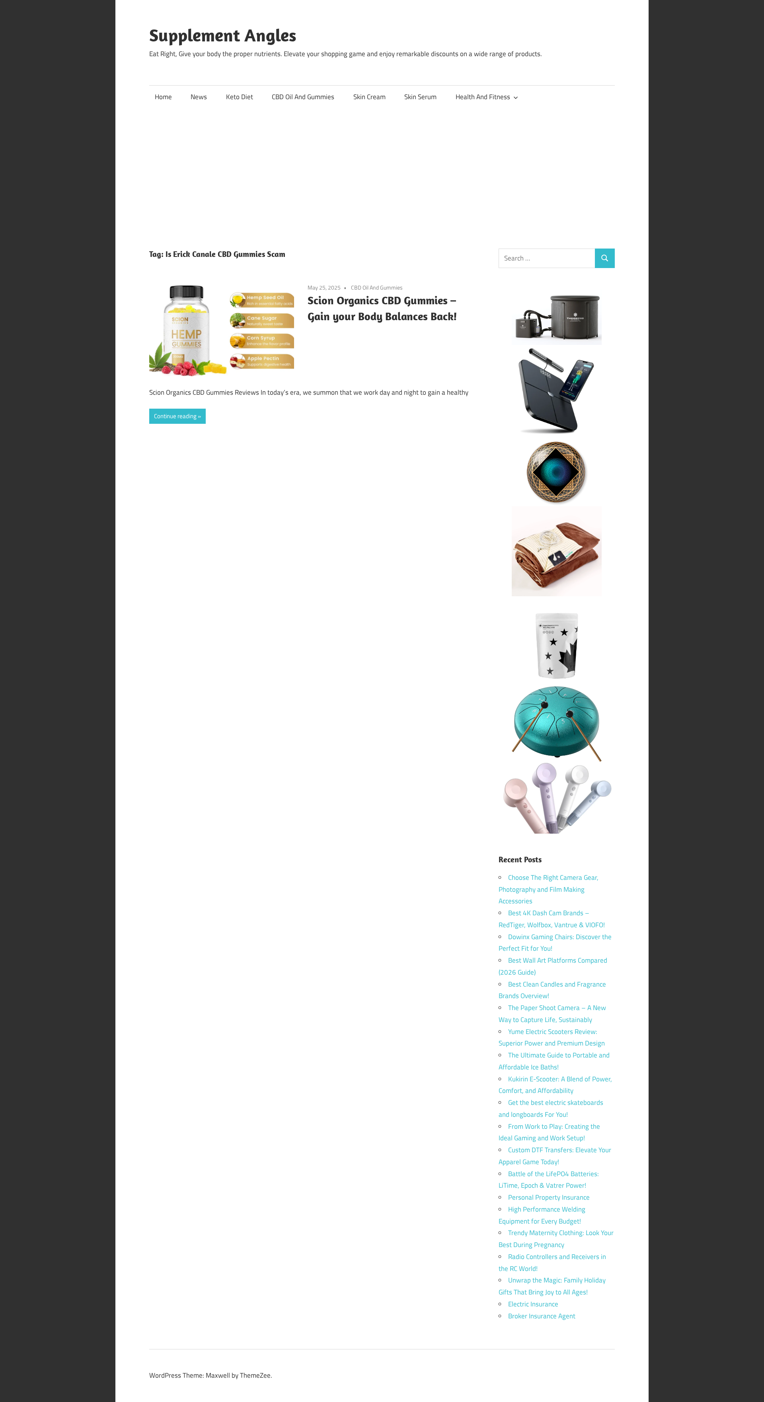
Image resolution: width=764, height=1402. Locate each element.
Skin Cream (369, 97)
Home (163, 97)
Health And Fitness (483, 97)
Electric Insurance (533, 1304)
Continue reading (175, 416)
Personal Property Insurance (549, 1197)
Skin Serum (420, 97)
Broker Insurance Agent (541, 1316)
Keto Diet (239, 97)
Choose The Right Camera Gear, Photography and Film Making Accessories (548, 889)
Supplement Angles (222, 35)
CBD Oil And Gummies (303, 97)
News (199, 97)
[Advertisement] (382, 168)
